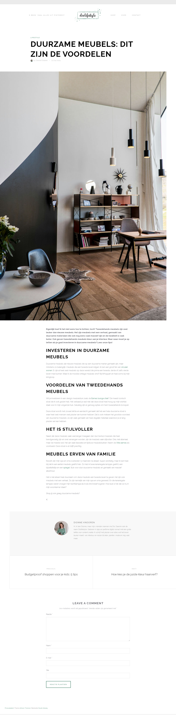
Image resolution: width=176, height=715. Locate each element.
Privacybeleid (9, 708)
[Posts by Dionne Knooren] (32, 60)
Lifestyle (35, 37)
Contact (136, 15)
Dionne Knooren (42, 60)
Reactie (49, 614)
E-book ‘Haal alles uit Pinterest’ (47, 15)
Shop (113, 15)
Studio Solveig (43, 708)
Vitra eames (121, 443)
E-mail (49, 658)
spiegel (66, 467)
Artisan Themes (25, 708)
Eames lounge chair (99, 398)
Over (123, 15)
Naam (49, 645)
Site (47, 670)
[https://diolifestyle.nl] (75, 543)
